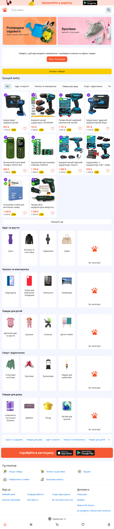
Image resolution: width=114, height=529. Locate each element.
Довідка (81, 499)
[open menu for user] (109, 525)
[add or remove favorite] (25, 128)
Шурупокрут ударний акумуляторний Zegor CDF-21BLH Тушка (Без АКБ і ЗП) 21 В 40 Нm (96, 121)
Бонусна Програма (11, 499)
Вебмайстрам (8, 494)
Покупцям (82, 494)
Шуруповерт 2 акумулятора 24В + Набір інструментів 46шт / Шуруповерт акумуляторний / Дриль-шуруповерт (98, 163)
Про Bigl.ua (32, 499)
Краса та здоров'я (14, 439)
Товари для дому (70, 86)
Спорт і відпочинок (93, 86)
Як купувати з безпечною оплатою (93, 510)
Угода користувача (61, 494)
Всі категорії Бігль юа (62, 499)
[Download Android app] (85, 453)
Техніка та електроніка (45, 86)
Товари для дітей (12, 311)
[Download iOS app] (64, 453)
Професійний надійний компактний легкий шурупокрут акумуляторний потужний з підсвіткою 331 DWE (70, 121)
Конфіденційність (35, 494)
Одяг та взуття (22, 86)
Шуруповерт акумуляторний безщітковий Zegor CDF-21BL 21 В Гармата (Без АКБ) (14, 121)
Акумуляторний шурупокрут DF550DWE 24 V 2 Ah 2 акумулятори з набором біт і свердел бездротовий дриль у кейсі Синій (42, 121)
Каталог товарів (57, 71)
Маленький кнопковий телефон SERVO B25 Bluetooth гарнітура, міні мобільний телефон (15, 163)
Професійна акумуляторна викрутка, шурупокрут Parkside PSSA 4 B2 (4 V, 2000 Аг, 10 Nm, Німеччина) (43, 205)
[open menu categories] (31, 525)
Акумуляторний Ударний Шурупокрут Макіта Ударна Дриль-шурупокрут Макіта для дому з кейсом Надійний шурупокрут (70, 163)
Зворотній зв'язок (85, 505)
